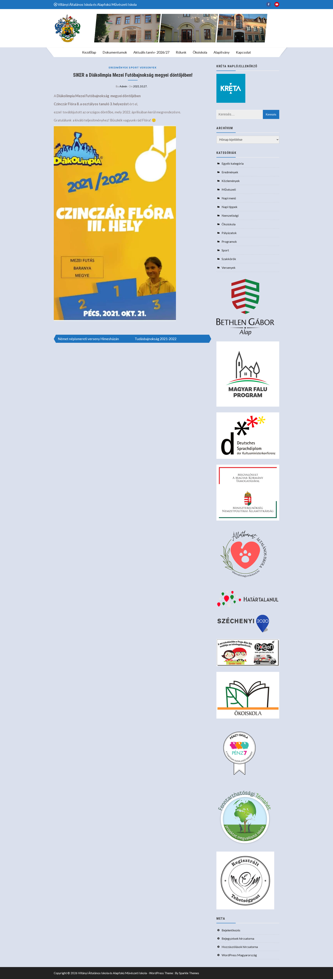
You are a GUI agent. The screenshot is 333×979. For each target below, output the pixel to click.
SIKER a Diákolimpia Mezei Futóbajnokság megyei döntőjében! (133, 75)
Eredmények (118, 67)
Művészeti (229, 189)
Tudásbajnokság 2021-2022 (155, 339)
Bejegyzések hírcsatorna (238, 938)
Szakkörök (229, 259)
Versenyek (148, 67)
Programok (229, 241)
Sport (134, 67)
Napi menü (229, 198)
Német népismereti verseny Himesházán (88, 339)
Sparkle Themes (189, 973)
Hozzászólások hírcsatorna (240, 947)
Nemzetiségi (230, 215)
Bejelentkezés (231, 930)
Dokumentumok (115, 52)
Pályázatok (229, 233)
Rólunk (181, 52)
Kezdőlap (89, 52)
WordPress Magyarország (239, 955)
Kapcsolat (243, 52)
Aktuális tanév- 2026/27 (151, 52)
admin (123, 86)
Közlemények (231, 181)
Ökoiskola (200, 52)
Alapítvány (222, 52)
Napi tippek (229, 207)
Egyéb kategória (233, 163)
